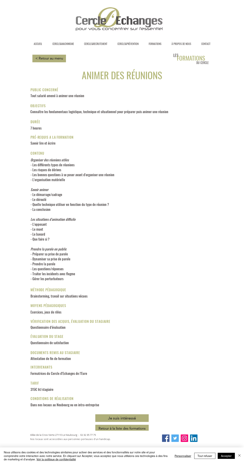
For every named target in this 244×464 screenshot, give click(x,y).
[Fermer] (239, 455)
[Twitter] (175, 438)
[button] (122, 418)
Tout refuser (204, 456)
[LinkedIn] (193, 438)
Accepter (226, 456)
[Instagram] (184, 438)
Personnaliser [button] (183, 456)
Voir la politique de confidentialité (56, 459)
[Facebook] (165, 438)
